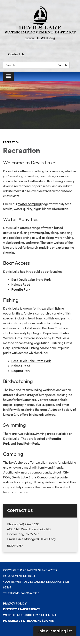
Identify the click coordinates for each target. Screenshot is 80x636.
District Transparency (21, 609)
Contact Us (16, 54)
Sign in (48, 621)
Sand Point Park (27, 443)
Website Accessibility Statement (29, 615)
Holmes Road (20, 284)
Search (62, 65)
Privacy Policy (15, 603)
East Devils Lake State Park (31, 279)
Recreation (11, 142)
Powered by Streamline (22, 621)
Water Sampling (29, 204)
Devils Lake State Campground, (33, 477)
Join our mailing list (55, 630)
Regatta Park (20, 289)
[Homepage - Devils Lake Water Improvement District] (40, 25)
